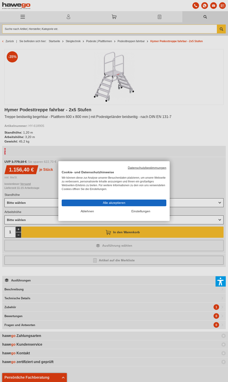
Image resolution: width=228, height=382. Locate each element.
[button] (221, 281)
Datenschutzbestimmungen (147, 167)
